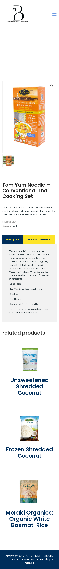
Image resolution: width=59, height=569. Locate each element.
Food (14, 225)
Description (12, 239)
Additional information (39, 239)
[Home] (18, 13)
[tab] (12, 239)
